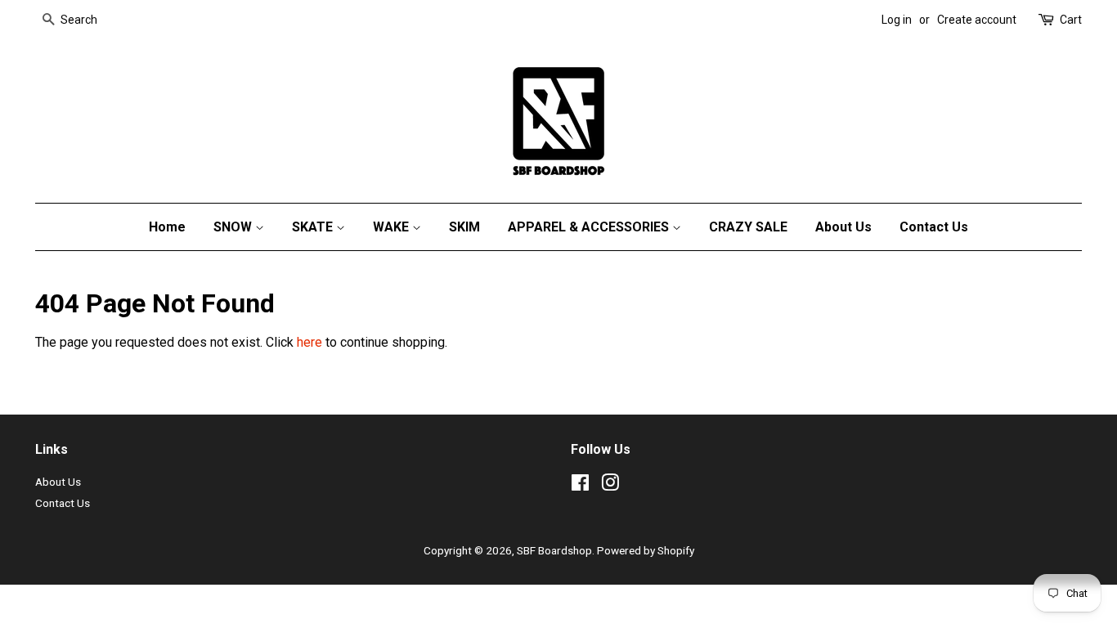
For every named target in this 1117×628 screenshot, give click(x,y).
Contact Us (933, 227)
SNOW (234, 227)
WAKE (392, 227)
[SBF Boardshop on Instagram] (610, 485)
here (309, 342)
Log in (896, 19)
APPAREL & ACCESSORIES (590, 227)
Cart (1071, 19)
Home (167, 227)
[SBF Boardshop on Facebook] (580, 485)
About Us (843, 227)
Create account (976, 19)
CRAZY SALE (748, 227)
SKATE (314, 227)
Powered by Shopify (645, 550)
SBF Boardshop (554, 550)
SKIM (464, 227)
